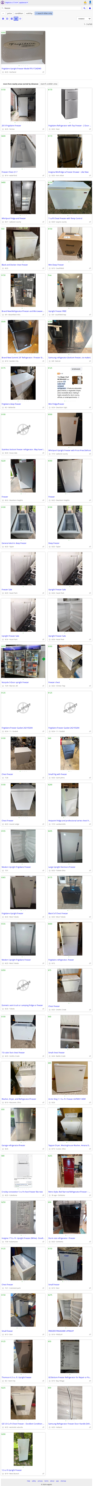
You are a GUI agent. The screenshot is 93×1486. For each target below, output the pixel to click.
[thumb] (7, 19)
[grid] (12, 19)
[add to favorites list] (3, 72)
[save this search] (90, 8)
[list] (3, 19)
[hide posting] (43, 72)
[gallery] (16, 19)
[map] (20, 19)
